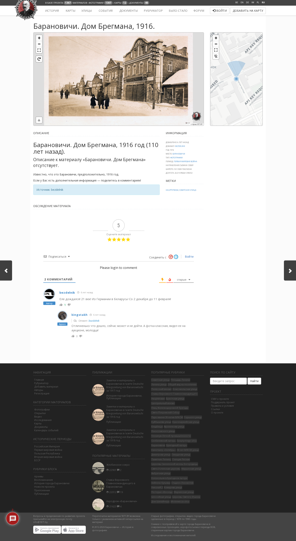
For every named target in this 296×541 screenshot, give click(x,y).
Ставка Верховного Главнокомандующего (174, 393)
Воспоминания (43, 480)
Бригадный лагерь (176, 445)
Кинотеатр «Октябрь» (163, 450)
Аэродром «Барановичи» (121, 501)
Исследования (43, 420)
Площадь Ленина (180, 379)
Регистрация (41, 393)
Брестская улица (175, 398)
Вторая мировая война (48, 457)
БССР (37, 460)
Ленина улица (159, 384)
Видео (38, 416)
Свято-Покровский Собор (165, 412)
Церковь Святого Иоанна (186, 496)
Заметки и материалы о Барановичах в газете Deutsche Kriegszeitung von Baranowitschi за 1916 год (125, 412)
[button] (39, 38)
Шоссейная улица (161, 496)
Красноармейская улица (185, 422)
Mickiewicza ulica (180, 501)
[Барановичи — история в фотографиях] (35, 11)
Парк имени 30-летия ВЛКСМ (167, 417)
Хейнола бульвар (160, 482)
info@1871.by (40, 522)
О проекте (217, 412)
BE (236, 2)
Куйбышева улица (161, 422)
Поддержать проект (223, 402)
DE (247, 2)
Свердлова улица (181, 454)
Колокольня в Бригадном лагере (169, 478)
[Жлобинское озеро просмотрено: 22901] (99, 468)
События (105, 10)
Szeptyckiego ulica (187, 440)
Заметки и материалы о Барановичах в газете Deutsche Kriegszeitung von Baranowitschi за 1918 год (125, 435)
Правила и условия (222, 405)
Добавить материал (46, 386)
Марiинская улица (184, 492)
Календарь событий (46, 430)
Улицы (86, 10)
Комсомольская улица (185, 389)
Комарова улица (173, 487)
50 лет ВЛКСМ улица (188, 450)
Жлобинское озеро (118, 464)
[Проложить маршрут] (216, 56)
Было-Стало (178, 10)
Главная (39, 379)
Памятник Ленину (161, 459)
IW (252, 2)
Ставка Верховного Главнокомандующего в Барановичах (120, 483)
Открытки (40, 413)
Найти (254, 381)
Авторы (38, 390)
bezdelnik (180, 146)
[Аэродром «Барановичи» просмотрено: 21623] (99, 505)
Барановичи (179, 153)
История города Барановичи (51, 483)
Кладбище (157, 426)
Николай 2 (157, 487)
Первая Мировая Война (185, 161)
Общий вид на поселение (182, 384)
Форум (199, 10)
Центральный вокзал (163, 403)
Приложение (42, 490)
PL (258, 2)
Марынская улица (191, 468)
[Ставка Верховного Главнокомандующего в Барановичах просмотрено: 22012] (99, 486)
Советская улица (187, 190)
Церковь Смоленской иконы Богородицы (174, 464)
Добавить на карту (248, 10)
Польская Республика (47, 453)
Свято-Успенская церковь (165, 468)
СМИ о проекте (220, 399)
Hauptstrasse (172, 190)
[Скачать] (39, 120)
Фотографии (176, 157)
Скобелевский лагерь (163, 440)
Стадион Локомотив (182, 482)
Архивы (38, 476)
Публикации (41, 493)
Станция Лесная (181, 459)
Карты (70, 10)
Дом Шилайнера (160, 501)
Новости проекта (44, 486)
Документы (128, 10)
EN (242, 2)
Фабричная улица (160, 473)
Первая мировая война (48, 450)
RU (263, 2)
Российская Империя (47, 446)
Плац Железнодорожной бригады (169, 407)
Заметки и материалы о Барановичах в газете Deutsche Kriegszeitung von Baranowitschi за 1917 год (125, 385)
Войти (221, 10)
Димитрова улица (160, 454)
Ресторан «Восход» (162, 492)
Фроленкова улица (174, 426)
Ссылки (215, 409)
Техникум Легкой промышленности (171, 435)
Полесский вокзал (161, 389)
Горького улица (193, 417)
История (51, 10)
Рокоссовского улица (163, 431)
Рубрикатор (153, 10)
